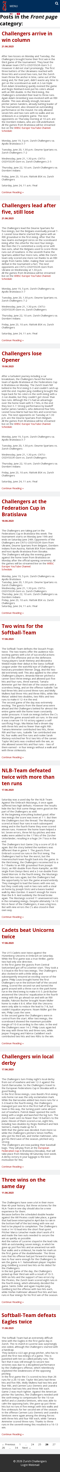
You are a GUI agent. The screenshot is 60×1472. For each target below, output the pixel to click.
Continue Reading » (13, 192)
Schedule (7, 130)
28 (3, 1447)
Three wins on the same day (24, 1183)
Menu (14, 6)
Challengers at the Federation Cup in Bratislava (24, 508)
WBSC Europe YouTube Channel (32, 127)
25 (39, 1444)
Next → (26, 1447)
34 (16, 1447)
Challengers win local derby (28, 1059)
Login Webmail (30, 1465)
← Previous (8, 1444)
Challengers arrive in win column (27, 36)
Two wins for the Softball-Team (22, 629)
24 (32, 1444)
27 (54, 1444)
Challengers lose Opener (22, 356)
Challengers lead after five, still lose (29, 208)
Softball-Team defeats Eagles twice (29, 1318)
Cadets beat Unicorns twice (28, 933)
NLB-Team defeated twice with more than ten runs (28, 777)
